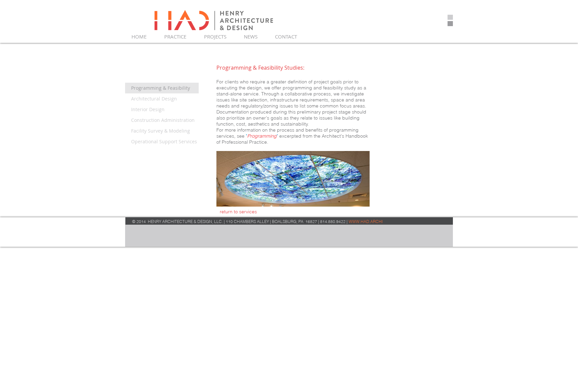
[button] (179, 36)
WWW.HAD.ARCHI (366, 221)
